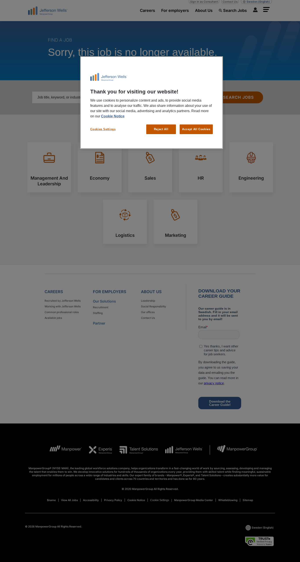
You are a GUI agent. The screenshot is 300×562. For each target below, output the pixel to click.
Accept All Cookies (196, 129)
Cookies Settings (103, 129)
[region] (151, 102)
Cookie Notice (113, 116)
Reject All (161, 129)
